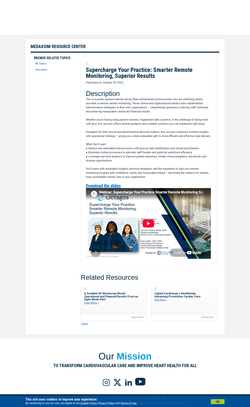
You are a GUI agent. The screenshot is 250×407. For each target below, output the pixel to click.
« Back (84, 323)
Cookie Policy (88, 403)
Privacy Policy (106, 403)
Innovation (41, 69)
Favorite (209, 63)
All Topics (40, 63)
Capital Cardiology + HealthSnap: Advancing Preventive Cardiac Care (177, 295)
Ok (218, 401)
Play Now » (160, 299)
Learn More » (91, 302)
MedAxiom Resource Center (58, 46)
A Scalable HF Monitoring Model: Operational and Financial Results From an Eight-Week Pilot (111, 296)
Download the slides (103, 185)
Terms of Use (128, 403)
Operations (207, 317)
